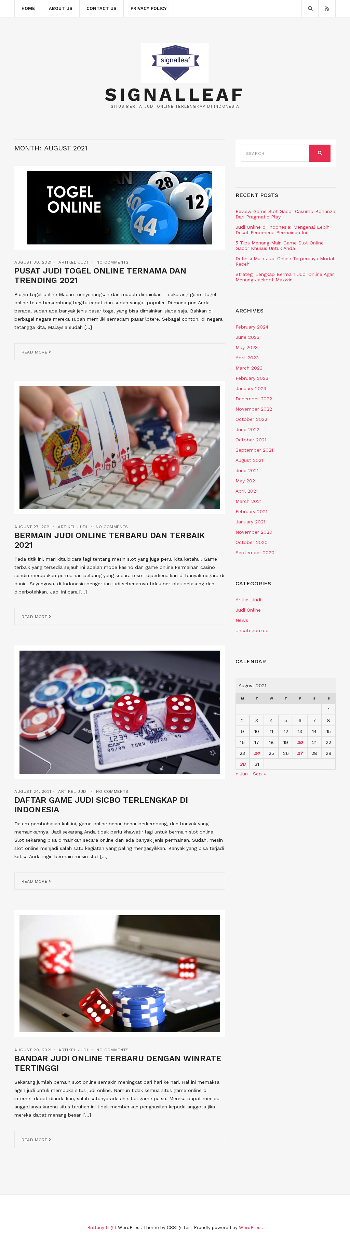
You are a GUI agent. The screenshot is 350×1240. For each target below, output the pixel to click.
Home (28, 8)
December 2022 (253, 398)
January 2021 (250, 521)
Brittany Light (102, 1227)
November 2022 (253, 409)
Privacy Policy (149, 8)
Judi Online (248, 610)
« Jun (241, 773)
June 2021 (246, 470)
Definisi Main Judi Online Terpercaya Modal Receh (284, 261)
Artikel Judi (73, 262)
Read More (35, 352)
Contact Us (101, 8)
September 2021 (254, 450)
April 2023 (247, 357)
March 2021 (248, 501)
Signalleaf (175, 94)
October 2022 (251, 419)
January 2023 (250, 388)
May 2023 (246, 347)
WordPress (251, 1227)
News (241, 620)
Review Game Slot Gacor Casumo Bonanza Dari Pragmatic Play (285, 214)
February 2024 (251, 327)
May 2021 (246, 480)
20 (300, 742)
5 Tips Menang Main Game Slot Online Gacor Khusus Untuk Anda (279, 245)
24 (257, 753)
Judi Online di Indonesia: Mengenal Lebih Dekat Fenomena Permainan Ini (282, 229)
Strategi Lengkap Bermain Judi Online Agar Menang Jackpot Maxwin (284, 276)
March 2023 (248, 368)
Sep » (259, 773)
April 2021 (246, 491)
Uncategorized (252, 630)
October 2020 (251, 542)
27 (300, 753)
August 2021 (249, 460)
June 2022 (247, 429)
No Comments (112, 262)
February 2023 (251, 378)
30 (242, 764)
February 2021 (251, 511)
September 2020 (254, 552)
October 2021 (250, 439)
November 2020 (253, 532)
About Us (60, 8)
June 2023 (247, 337)
